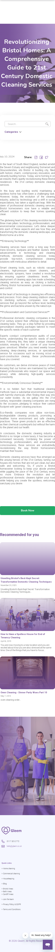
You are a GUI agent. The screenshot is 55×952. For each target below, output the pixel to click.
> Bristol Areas (7, 889)
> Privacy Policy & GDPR (11, 904)
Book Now (27, 510)
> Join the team (8, 899)
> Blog (4, 884)
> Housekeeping (8, 879)
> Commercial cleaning (11, 874)
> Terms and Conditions (11, 909)
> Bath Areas (7, 891)
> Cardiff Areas (7, 894)
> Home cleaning (8, 868)
